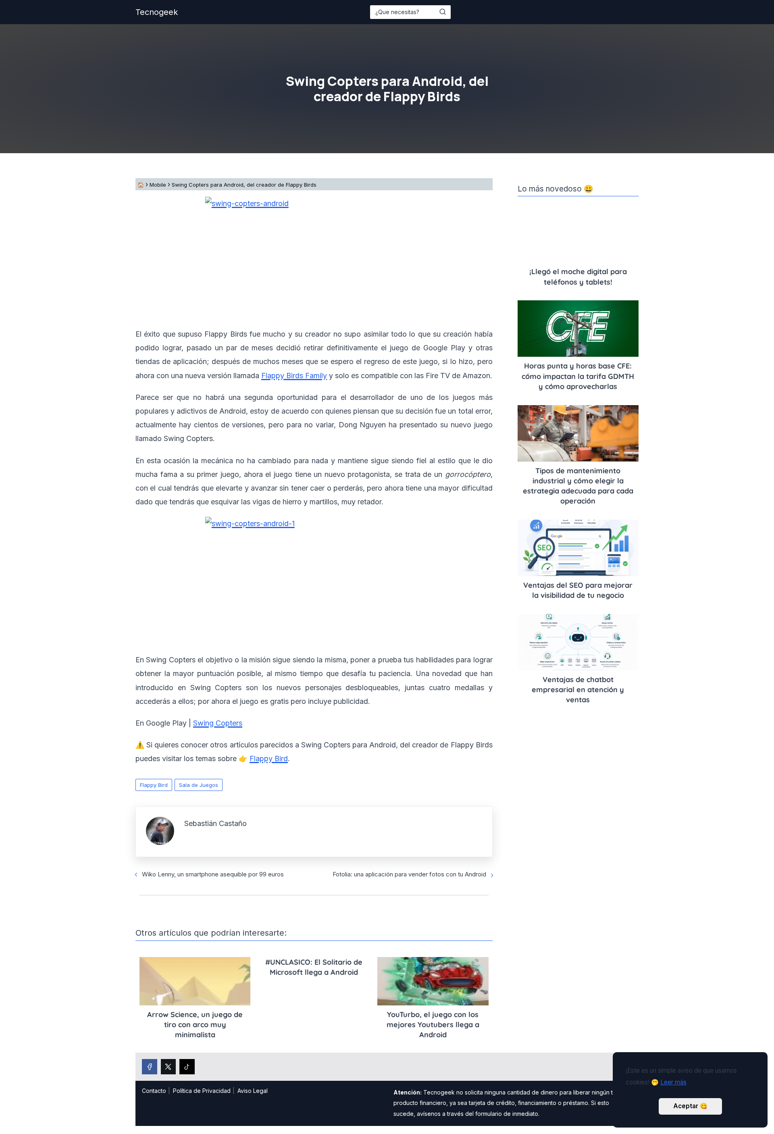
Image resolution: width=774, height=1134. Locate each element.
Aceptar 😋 (690, 1106)
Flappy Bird (154, 785)
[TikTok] (187, 1066)
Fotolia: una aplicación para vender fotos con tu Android (409, 874)
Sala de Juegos (198, 785)
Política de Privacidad (202, 1090)
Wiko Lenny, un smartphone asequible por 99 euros (213, 874)
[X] (168, 1066)
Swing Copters (217, 723)
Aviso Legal (252, 1090)
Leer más (673, 1082)
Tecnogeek (156, 12)
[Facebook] (149, 1066)
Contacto (154, 1090)
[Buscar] (443, 11)
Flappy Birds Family (294, 375)
